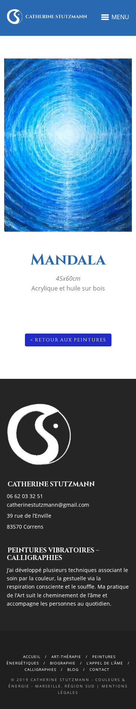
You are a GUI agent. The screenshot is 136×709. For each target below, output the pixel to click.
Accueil (31, 656)
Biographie (63, 663)
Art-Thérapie (66, 656)
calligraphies (40, 669)
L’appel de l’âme (105, 663)
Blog (73, 669)
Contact (100, 669)
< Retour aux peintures (68, 340)
